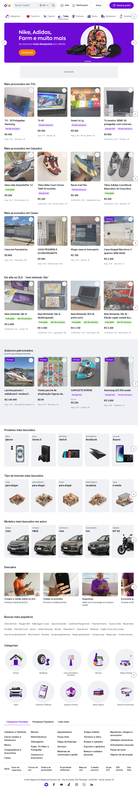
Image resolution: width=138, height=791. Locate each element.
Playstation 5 (69, 629)
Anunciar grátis (123, 5)
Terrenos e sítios (92, 737)
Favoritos (35, 16)
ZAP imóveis (119, 768)
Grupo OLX (108, 768)
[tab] (17, 722)
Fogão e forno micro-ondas (112, 629)
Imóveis (80, 16)
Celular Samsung (45, 629)
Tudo (65, 16)
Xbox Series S (34, 635)
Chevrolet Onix (10, 624)
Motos (7, 745)
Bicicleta (45, 635)
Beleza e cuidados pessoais (93, 753)
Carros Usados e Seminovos (12, 738)
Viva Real (129, 768)
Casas (7, 758)
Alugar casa (111, 635)
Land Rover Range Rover (79, 624)
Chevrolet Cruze (21, 629)
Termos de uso (33, 768)
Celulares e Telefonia (15, 732)
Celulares (128, 16)
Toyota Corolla (115, 624)
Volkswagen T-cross (40, 624)
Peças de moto (118, 750)
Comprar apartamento (60, 635)
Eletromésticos (38, 737)
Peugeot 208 (24, 624)
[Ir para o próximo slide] (135, 114)
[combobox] (35, 5)
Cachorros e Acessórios (37, 756)
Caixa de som (82, 629)
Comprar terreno (125, 635)
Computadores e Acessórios (12, 751)
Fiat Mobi (8, 629)
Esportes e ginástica (94, 746)
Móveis (34, 732)
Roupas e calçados (93, 741)
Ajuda (6, 769)
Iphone (33, 629)
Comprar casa (98, 635)
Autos (94, 16)
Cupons (51, 16)
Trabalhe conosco (95, 768)
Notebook (94, 629)
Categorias (15, 16)
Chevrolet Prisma (99, 624)
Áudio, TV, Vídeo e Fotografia (40, 748)
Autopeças (111, 16)
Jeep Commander (59, 624)
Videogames (37, 741)
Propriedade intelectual (65, 768)
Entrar (98, 5)
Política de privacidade (46, 768)
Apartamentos (64, 732)
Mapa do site (83, 768)
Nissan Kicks (128, 624)
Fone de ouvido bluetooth (15, 635)
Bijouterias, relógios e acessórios (121, 734)
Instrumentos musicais (122, 745)
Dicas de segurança (16, 768)
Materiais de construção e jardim (67, 753)
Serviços (61, 746)
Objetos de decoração (121, 754)
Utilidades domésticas (121, 740)
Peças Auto (63, 737)
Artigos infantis (91, 732)
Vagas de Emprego (67, 741)
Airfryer (58, 629)
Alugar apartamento (81, 635)
